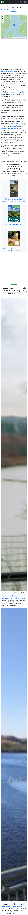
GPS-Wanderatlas (12, 2)
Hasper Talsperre (7, 125)
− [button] (2, 18)
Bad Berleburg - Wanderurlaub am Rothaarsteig (14, 249)
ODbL (26, 37)
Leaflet (13, 37)
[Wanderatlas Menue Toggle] (25, 2)
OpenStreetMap (21, 37)
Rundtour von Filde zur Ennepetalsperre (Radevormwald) (13, 597)
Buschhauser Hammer (14, 120)
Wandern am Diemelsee (14, 224)
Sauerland (12, 94)
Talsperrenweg (14, 123)
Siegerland (3, 128)
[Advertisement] (14, 54)
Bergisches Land (17, 10)
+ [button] (2, 16)
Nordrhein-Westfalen (6, 10)
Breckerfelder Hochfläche (9, 71)
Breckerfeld (13, 147)
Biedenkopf (14, 128)
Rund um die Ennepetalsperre (12, 906)
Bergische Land (15, 126)
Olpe (9, 140)
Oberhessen (22, 128)
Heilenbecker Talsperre (13, 118)
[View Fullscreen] (3, 21)
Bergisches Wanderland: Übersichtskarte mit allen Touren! (14, 200)
